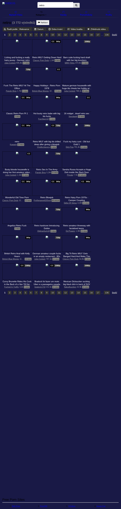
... (102, 35)
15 (85, 35)
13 (72, 35)
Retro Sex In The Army (46, 169)
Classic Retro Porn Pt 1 (17, 113)
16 (91, 35)
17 (98, 35)
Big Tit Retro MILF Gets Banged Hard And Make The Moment (76, 256)
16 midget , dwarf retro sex (76, 113)
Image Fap (101, 506)
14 (78, 35)
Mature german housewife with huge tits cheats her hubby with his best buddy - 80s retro (76, 88)
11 (59, 35)
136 (107, 35)
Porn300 (43, 506)
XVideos (71, 506)
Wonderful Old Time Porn (17, 197)
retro (17, 141)
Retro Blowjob (46, 197)
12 (65, 35)
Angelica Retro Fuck (17, 225)
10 (52, 35)
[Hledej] (76, 5)
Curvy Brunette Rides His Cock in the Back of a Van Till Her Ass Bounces (17, 284)
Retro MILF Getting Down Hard (46, 57)
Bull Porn (16, 506)
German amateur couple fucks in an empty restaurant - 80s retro (47, 256)
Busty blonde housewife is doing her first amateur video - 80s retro (17, 172)
